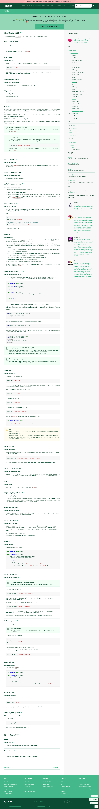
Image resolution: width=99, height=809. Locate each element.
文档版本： (94, 803)
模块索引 (72, 163)
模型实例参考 (56, 767)
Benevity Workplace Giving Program (87, 788)
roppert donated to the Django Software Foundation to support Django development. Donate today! (83, 40)
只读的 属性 (74, 113)
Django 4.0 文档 (72, 142)
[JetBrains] (70, 219)
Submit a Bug (28, 786)
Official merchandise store (85, 786)
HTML (79, 191)
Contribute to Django (29, 784)
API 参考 (72, 145)
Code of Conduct (8, 791)
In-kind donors (38, 802)
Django (8, 6)
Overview (23, 5)
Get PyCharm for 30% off (49, 26)
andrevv (76, 802)
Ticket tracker (71, 180)
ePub (85, 191)
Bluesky (63, 788)
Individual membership (30, 791)
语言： (94, 799)
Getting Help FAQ (47, 781)
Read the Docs (72, 192)
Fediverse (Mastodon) (66, 786)
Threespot (67, 802)
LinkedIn (63, 791)
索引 (69, 163)
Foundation (65, 5)
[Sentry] (70, 207)
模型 (73, 147)
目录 (70, 130)
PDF (82, 191)
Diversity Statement (8, 793)
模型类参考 (7, 767)
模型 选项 (72, 50)
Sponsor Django (82, 781)
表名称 (74, 65)
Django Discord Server (73, 169)
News (43, 5)
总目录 (70, 132)
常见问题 (70, 157)
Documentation (37, 5)
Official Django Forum (73, 175)
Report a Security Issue (30, 788)
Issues (51, 5)
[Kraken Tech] (70, 241)
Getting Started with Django (10, 784)
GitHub (62, 781)
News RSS (63, 793)
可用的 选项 (74, 53)
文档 (6, 11)
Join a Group (28, 781)
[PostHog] (70, 265)
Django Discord (46, 784)
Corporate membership (84, 784)
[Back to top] (96, 806)
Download (29, 5)
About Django (7, 781)
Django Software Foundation (10, 788)
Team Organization (8, 786)
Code (47, 5)
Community (58, 5)
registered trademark (41, 806)
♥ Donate (71, 5)
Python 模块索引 (73, 135)
